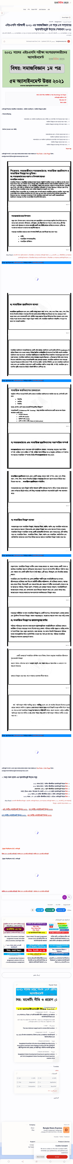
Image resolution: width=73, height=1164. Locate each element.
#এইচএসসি (58, 905)
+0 (64, 897)
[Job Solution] (42, 9)
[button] (61, 910)
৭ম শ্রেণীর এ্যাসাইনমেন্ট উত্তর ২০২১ (41, 809)
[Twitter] (61, 1137)
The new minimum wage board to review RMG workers (39, 1028)
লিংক (66, 784)
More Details (40, 1157)
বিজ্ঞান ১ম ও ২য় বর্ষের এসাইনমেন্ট (9, 854)
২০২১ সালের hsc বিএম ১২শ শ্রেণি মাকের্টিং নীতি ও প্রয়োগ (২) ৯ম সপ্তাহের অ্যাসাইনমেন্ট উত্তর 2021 (36, 1016)
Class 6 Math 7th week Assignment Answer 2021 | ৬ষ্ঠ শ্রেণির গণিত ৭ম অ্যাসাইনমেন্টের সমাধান (36, 939)
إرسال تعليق (36, 975)
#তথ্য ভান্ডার (50, 905)
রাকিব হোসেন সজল (18, 262)
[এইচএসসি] (45, 1012)
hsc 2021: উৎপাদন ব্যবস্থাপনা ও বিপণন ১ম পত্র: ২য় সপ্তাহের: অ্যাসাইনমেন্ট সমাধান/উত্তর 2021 (35, 1036)
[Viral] (24, 9)
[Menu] (36, 1161)
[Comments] (9, 1161)
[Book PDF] (34, 9)
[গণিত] (29, 9)
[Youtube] (56, 1137)
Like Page (47, 154)
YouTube (39, 154)
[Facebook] (66, 1137)
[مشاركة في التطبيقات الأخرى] (32, 910)
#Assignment (66, 905)
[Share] (23, 1161)
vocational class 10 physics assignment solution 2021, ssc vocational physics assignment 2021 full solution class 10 (15, 960)
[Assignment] (40, 1012)
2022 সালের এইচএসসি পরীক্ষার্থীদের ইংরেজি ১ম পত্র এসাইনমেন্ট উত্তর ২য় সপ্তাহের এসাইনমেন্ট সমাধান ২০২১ (37, 960)
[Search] (50, 1161)
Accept (57, 1157)
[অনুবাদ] (46, 1025)
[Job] (49, 9)
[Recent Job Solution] (44, 1041)
